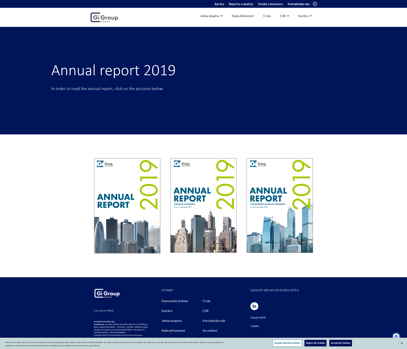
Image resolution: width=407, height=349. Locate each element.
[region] (203, 343)
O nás (267, 16)
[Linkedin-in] (254, 306)
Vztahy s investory (270, 4)
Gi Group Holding (315, 4)
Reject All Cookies (315, 343)
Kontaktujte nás (299, 4)
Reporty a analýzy (241, 4)
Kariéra (303, 16)
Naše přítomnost (243, 16)
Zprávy (219, 4)
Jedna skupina (209, 16)
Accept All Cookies (340, 343)
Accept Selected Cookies (287, 343)
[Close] (401, 342)
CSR (283, 16)
